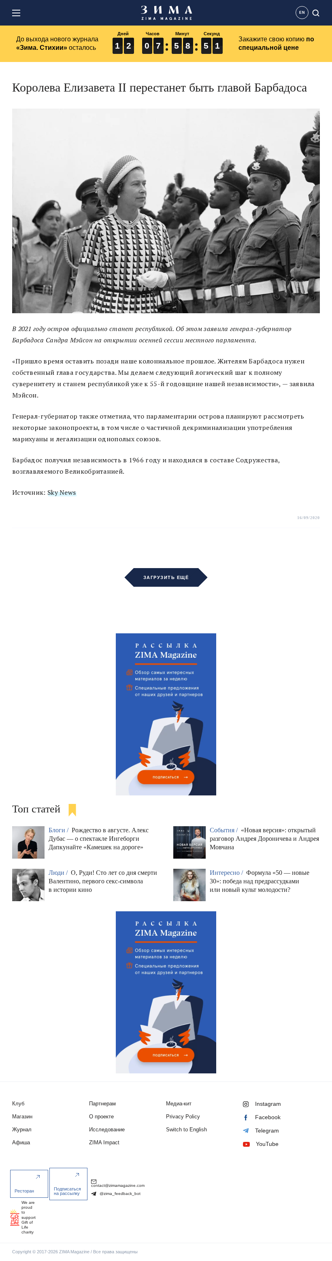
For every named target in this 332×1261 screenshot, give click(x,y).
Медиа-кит (179, 1104)
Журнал (22, 1129)
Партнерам (102, 1104)
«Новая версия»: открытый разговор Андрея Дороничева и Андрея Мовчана (264, 839)
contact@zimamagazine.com (118, 1185)
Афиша (21, 1142)
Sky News (61, 492)
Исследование (107, 1129)
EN (302, 13)
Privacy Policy (183, 1117)
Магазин (22, 1117)
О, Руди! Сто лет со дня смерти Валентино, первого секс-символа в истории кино (103, 881)
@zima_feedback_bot (119, 1193)
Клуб (18, 1104)
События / (224, 830)
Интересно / (227, 872)
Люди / (59, 872)
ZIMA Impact (104, 1142)
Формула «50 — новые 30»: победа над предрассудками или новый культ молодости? (259, 881)
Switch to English (186, 1129)
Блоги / (59, 830)
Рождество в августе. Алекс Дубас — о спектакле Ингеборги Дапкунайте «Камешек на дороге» (99, 839)
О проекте (101, 1117)
